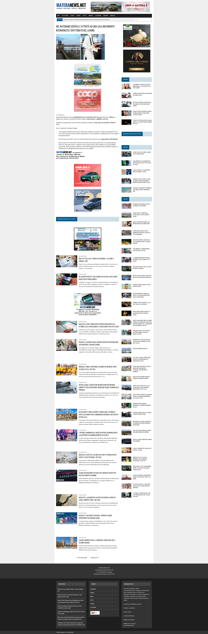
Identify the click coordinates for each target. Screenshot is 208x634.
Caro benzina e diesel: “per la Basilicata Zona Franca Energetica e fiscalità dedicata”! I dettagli (141, 332)
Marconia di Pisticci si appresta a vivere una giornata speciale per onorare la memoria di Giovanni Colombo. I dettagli (141, 180)
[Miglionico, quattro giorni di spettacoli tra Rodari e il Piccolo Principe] (126, 207)
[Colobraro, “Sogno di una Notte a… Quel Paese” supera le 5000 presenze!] (126, 306)
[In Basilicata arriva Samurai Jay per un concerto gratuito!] (126, 288)
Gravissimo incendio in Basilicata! (140, 348)
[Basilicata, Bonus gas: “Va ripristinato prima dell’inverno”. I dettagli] (126, 173)
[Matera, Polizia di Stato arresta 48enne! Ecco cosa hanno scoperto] (126, 156)
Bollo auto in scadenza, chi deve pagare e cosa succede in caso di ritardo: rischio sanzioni (142, 104)
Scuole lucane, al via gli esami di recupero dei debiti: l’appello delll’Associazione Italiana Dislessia (142, 468)
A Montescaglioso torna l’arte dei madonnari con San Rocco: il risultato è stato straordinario (141, 232)
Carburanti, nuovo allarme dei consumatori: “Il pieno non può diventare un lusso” (142, 405)
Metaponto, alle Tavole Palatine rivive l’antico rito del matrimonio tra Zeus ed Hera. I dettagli (141, 341)
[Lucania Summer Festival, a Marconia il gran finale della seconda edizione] (66, 548)
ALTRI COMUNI (98, 15)
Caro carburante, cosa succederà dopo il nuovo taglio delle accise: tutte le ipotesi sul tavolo (142, 162)
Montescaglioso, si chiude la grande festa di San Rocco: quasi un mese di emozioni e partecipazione (142, 423)
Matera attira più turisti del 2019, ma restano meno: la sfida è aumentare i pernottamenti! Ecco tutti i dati (141, 387)
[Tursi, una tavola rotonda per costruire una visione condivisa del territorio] (126, 434)
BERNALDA (91, 15)
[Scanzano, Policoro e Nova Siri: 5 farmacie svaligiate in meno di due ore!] (126, 416)
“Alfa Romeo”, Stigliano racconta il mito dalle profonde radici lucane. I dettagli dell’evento (142, 494)
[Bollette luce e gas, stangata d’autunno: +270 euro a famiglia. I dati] (66, 266)
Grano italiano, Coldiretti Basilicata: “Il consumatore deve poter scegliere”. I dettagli (141, 313)
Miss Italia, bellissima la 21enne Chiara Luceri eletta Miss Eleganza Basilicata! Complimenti (141, 485)
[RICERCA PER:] (143, 19)
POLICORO (78, 15)
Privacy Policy (127, 612)
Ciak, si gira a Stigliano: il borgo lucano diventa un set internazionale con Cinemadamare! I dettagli (141, 359)
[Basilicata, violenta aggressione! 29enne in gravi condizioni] (126, 443)
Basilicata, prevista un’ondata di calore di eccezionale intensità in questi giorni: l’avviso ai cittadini (142, 113)
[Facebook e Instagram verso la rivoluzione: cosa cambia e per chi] (126, 97)
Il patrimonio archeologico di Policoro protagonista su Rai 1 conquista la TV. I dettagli (142, 259)
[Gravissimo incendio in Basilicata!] (126, 352)
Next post (94, 558)
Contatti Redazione (129, 616)
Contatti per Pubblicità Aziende (132, 604)
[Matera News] (71, 6)
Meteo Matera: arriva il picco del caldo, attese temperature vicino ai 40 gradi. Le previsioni (142, 241)
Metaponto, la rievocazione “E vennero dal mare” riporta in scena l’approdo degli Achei (142, 189)
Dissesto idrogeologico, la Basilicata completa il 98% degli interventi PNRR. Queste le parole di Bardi (141, 295)
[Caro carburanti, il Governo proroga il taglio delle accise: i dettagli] (126, 252)
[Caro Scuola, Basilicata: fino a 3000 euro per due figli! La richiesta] (126, 270)
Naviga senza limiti (129, 619)
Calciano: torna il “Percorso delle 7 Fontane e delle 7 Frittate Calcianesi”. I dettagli (141, 214)
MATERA (72, 15)
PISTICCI (84, 15)
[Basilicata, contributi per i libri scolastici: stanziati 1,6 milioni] (126, 452)
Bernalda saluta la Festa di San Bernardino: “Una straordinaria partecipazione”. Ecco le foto (140, 459)
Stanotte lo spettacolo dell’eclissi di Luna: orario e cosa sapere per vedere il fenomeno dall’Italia (142, 122)
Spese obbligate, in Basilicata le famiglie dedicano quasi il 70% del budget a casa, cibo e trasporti (142, 86)
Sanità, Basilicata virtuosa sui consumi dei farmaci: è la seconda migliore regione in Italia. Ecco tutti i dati (142, 396)
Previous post (82, 558)
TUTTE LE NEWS (65, 15)
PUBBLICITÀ (112, 15)
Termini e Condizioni (129, 608)
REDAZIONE (105, 15)
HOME (58, 15)
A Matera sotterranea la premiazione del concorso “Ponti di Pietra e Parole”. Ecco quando (142, 476)
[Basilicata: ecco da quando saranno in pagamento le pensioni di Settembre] (126, 380)
